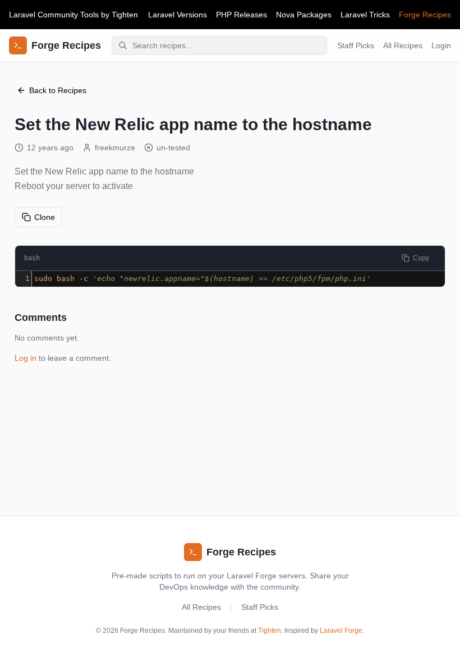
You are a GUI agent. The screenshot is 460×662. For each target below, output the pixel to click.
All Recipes (402, 45)
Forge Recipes (425, 14)
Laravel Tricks (365, 14)
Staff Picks (355, 45)
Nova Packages (304, 14)
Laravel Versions (177, 14)
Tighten (125, 14)
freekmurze (115, 147)
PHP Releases (241, 14)
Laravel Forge (341, 631)
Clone (44, 217)
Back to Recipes (57, 90)
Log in (25, 357)
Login (441, 45)
